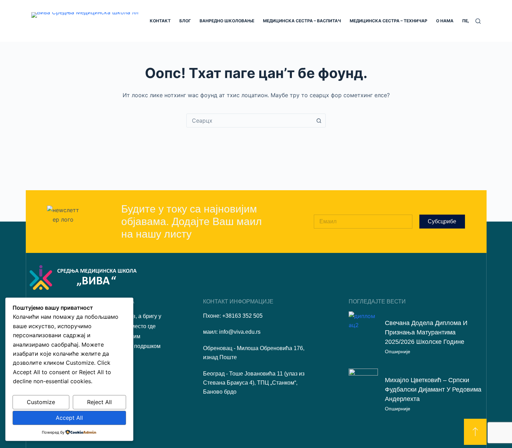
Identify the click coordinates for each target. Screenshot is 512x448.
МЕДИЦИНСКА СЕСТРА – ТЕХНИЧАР (388, 20)
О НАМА (444, 20)
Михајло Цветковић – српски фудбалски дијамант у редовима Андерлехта (433, 389)
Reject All (99, 402)
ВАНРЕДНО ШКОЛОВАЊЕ (227, 20)
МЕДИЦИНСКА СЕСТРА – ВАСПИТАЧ (302, 20)
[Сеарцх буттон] (318, 120)
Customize (41, 402)
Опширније (397, 351)
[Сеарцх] (478, 21)
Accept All (69, 417)
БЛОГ (185, 20)
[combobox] (249, 121)
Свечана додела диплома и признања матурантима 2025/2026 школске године (426, 332)
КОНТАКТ (160, 20)
